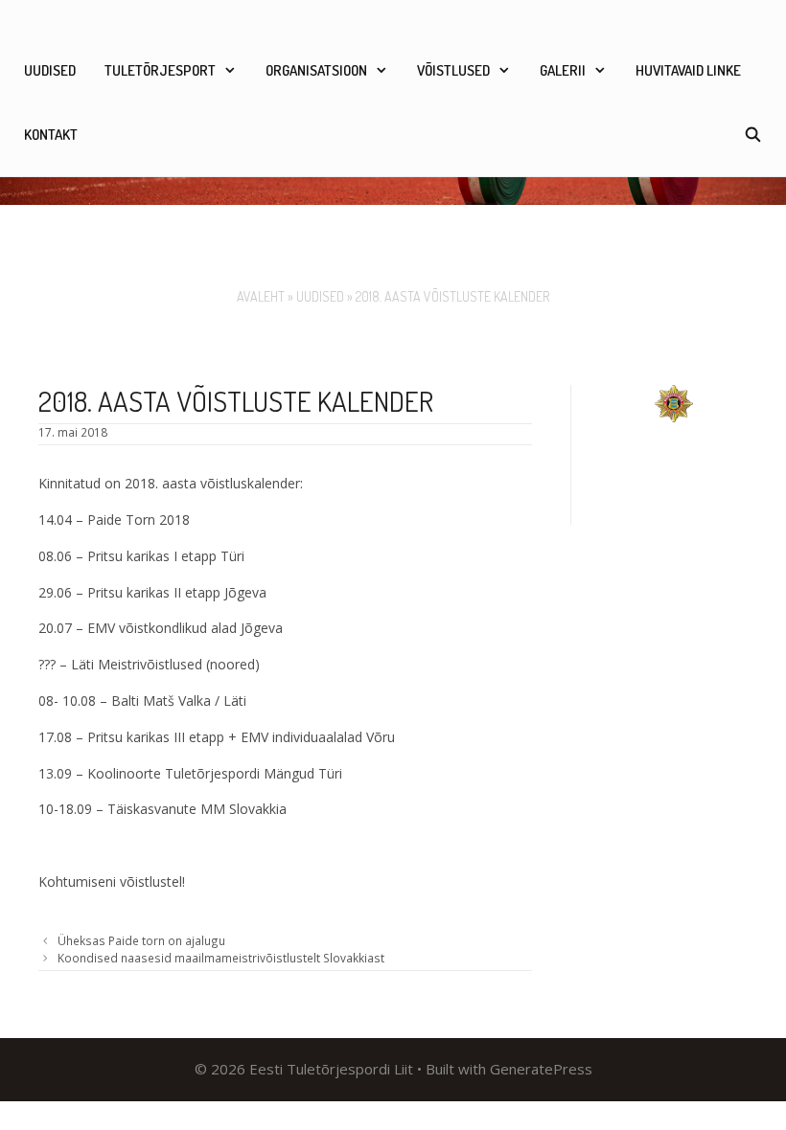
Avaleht (261, 296)
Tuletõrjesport (160, 70)
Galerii (563, 70)
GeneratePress (541, 1068)
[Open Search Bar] (752, 134)
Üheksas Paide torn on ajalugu (141, 940)
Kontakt (51, 134)
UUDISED (50, 70)
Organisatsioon (316, 70)
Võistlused (453, 70)
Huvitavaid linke (688, 70)
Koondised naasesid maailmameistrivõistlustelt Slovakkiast (221, 957)
